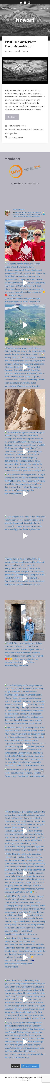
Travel (23, 126)
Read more (12, 117)
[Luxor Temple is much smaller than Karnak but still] (25, 535)
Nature (12, 126)
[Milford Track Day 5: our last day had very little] (25, 830)
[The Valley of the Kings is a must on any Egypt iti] (25, 451)
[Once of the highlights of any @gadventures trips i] (25, 704)
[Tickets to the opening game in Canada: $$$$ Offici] (25, 240)
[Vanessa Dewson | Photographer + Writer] (9, 8)
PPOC (29, 130)
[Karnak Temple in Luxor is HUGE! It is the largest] (25, 577)
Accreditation (14, 130)
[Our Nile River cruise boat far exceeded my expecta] (25, 662)
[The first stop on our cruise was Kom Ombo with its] (25, 620)
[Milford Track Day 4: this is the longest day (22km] (25, 873)
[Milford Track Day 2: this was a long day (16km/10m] (25, 957)
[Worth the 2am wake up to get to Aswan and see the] (25, 788)
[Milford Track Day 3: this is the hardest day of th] (25, 915)
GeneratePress (25, 1080)
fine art (24, 130)
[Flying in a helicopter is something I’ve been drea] (25, 1041)
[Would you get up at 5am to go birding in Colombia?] (25, 367)
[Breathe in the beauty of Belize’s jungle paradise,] (25, 324)
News (17, 126)
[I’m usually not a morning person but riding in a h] (25, 493)
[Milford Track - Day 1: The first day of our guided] (25, 999)
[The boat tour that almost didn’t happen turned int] (25, 282)
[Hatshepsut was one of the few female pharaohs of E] (25, 409)
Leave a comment (16, 137)
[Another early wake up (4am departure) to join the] (25, 746)
